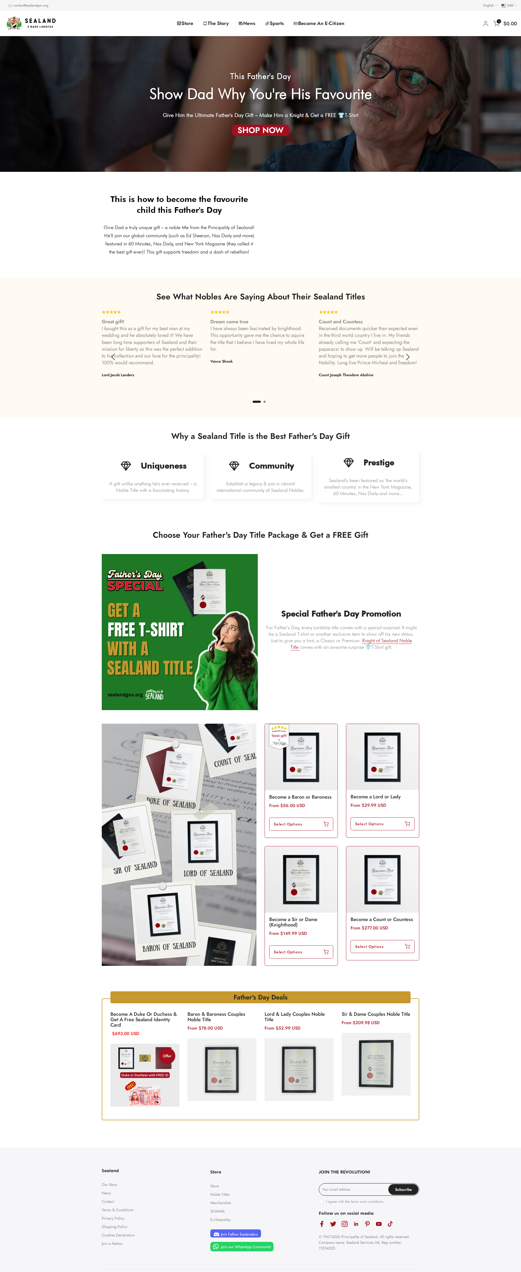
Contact (108, 1201)
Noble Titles (220, 1194)
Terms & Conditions (118, 1210)
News (249, 23)
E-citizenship (220, 1219)
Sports (277, 23)
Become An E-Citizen (321, 23)
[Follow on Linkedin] (356, 1224)
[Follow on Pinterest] (367, 1224)
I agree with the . (355, 1201)
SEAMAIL (217, 1211)
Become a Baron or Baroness (300, 796)
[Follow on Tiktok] (390, 1224)
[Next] (407, 357)
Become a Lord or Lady (376, 796)
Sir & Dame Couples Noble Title (376, 1014)
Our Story (109, 1184)
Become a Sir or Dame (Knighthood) (293, 922)
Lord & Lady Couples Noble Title (295, 1017)
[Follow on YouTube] (379, 1224)
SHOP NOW (260, 130)
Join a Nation (112, 1243)
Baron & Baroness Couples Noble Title (216, 1017)
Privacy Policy (113, 1218)
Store (187, 23)
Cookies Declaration (118, 1235)
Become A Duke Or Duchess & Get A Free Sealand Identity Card (143, 1020)
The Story (218, 23)
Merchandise (220, 1202)
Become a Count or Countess (382, 919)
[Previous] (114, 357)
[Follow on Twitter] (333, 1224)
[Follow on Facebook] (322, 1224)
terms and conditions (367, 1201)
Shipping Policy (114, 1226)
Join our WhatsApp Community (245, 1246)
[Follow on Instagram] (345, 1224)
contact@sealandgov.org (31, 5)
